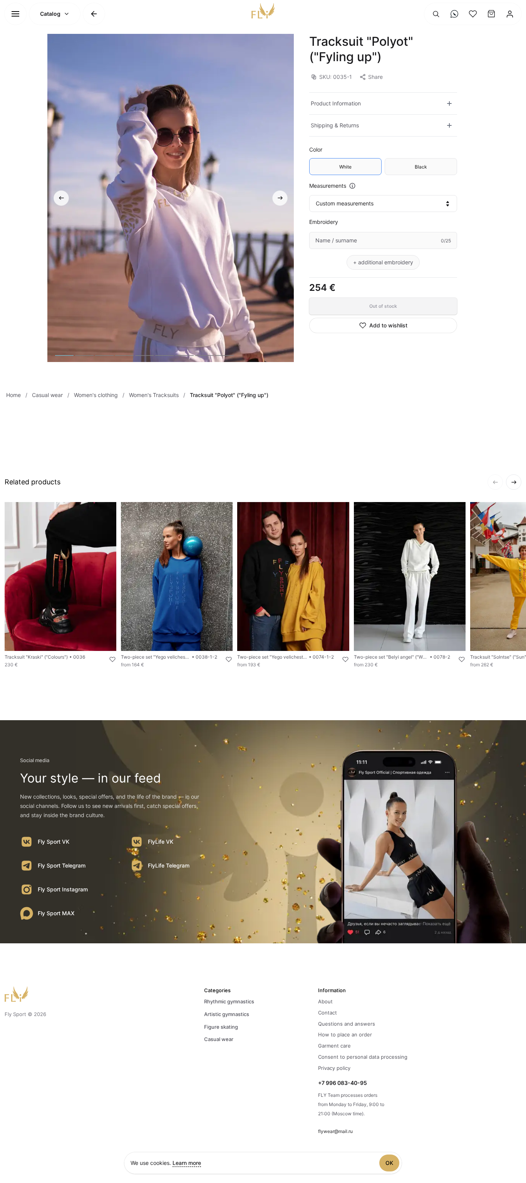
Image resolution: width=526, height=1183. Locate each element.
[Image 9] (224, 355)
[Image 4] (124, 355)
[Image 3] (104, 355)
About (325, 1001)
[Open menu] (15, 13)
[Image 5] (144, 355)
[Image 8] (204, 355)
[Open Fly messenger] (454, 13)
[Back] (93, 13)
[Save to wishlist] (107, 659)
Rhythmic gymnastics (229, 1001)
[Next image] (280, 198)
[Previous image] (61, 198)
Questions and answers (346, 1024)
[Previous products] (495, 482)
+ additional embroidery (383, 262)
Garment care (334, 1046)
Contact (327, 1012)
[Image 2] (84, 355)
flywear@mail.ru (335, 1131)
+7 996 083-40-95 (342, 1083)
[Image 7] (184, 355)
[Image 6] (164, 355)
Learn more (187, 1163)
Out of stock (383, 306)
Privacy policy (334, 1068)
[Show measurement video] (352, 185)
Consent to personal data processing (362, 1057)
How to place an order (345, 1034)
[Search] (435, 13)
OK (389, 1163)
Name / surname (336, 240)
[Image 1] (64, 355)
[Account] (509, 13)
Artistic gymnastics (226, 1014)
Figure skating (221, 1027)
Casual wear (218, 1039)
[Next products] (513, 482)
